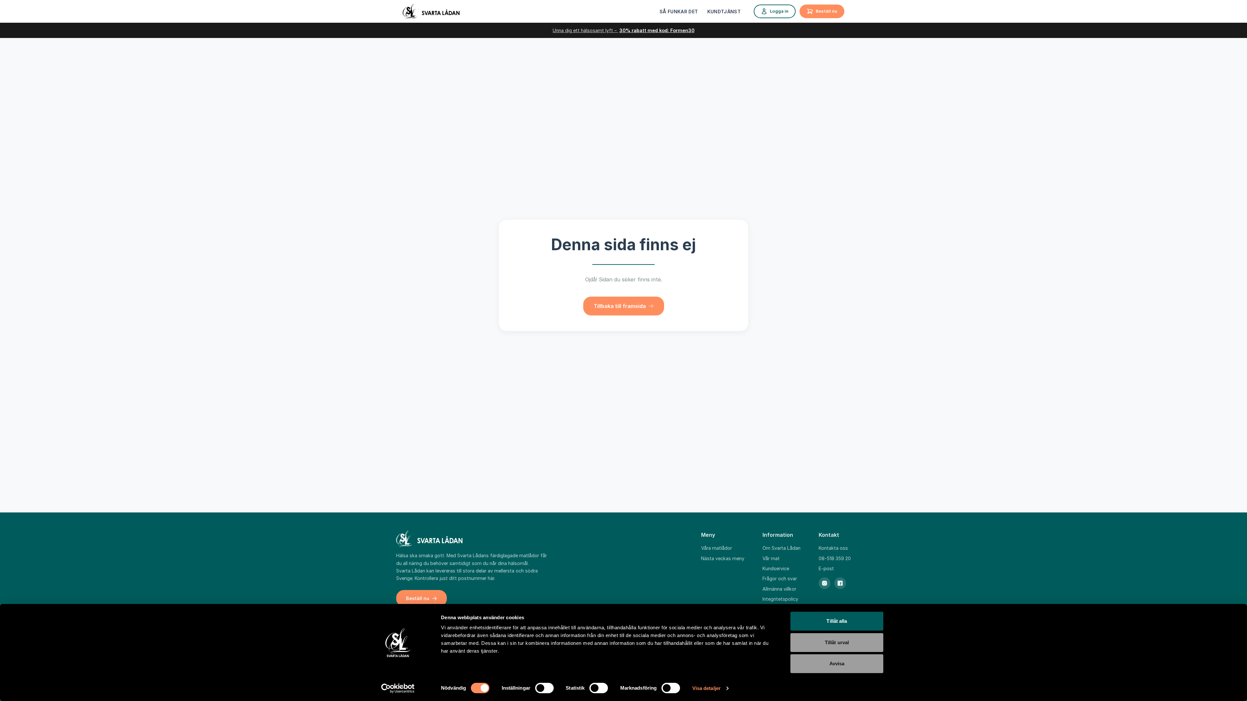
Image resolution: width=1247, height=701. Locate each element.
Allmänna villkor (779, 589)
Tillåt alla (836, 621)
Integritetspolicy (780, 599)
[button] (623, 306)
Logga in (779, 11)
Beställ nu (826, 11)
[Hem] (431, 11)
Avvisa (837, 663)
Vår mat (771, 558)
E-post (826, 568)
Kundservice (775, 568)
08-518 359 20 (835, 558)
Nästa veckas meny (722, 558)
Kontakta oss (833, 548)
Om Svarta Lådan (781, 548)
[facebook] (840, 583)
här (491, 578)
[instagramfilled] (824, 583)
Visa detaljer (706, 688)
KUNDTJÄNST (724, 11)
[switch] (544, 688)
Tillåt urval (837, 642)
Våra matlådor (716, 548)
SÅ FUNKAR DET (679, 11)
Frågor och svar (779, 578)
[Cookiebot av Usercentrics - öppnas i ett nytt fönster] (398, 688)
